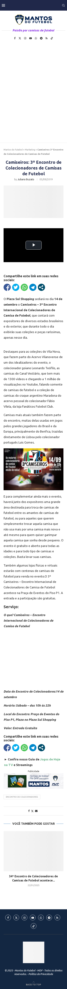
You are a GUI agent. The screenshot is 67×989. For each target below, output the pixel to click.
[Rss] (47, 38)
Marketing (30, 149)
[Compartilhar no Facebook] (7, 287)
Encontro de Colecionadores (22, 797)
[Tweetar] (15, 287)
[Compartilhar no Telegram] (32, 287)
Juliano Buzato (26, 179)
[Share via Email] (36, 810)
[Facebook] (15, 38)
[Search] (63, 5)
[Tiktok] (52, 38)
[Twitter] (20, 38)
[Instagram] (25, 38)
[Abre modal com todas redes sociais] (41, 287)
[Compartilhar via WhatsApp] (24, 287)
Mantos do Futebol (13, 149)
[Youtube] (30, 38)
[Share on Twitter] (32, 810)
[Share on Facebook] (29, 810)
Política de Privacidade (40, 974)
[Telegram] (41, 38)
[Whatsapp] (36, 38)
